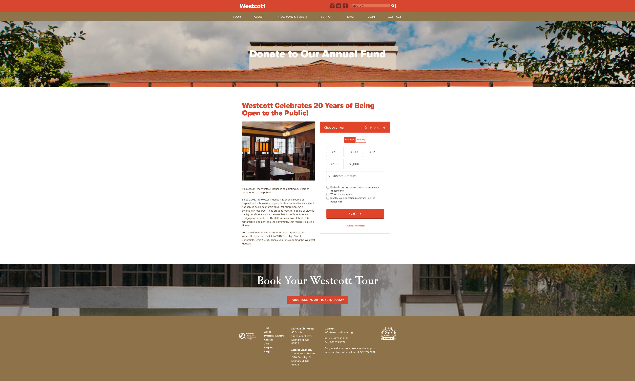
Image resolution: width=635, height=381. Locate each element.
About (259, 17)
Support (327, 17)
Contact (394, 17)
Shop (351, 17)
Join (371, 17)
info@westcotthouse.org (339, 332)
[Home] (252, 6)
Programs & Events (292, 17)
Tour (237, 17)
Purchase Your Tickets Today (317, 300)
